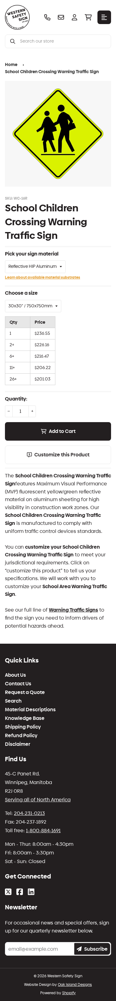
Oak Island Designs (75, 984)
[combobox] (63, 41)
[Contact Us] (61, 17)
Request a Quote (25, 692)
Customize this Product (61, 454)
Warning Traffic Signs (73, 610)
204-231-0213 (29, 813)
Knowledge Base (25, 718)
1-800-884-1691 (43, 830)
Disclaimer (17, 744)
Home (11, 65)
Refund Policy (21, 736)
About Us (15, 675)
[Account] (74, 17)
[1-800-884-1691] (47, 17)
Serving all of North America (38, 800)
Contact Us (18, 684)
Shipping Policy (23, 727)
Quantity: (16, 399)
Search (13, 701)
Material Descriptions (30, 710)
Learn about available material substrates (42, 277)
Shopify (69, 993)
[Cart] (88, 17)
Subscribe (96, 949)
